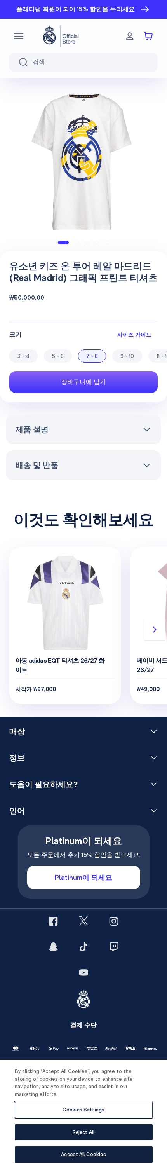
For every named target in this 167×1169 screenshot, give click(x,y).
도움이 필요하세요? (43, 784)
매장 (17, 731)
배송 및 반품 (37, 465)
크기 (15, 334)
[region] (83, 1114)
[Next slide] (154, 629)
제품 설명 (32, 429)
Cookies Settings (83, 1110)
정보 (17, 757)
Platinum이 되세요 (83, 877)
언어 (17, 810)
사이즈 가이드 (134, 334)
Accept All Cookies (83, 1154)
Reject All (83, 1132)
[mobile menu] (18, 36)
